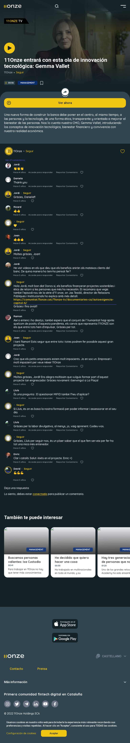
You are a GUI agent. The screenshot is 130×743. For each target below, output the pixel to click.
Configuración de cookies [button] (21, 733)
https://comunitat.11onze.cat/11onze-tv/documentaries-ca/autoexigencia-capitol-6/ (64, 301)
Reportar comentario (67, 172)
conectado (40, 494)
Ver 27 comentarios (15, 160)
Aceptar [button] (54, 733)
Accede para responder (40, 172)
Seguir (20, 72)
